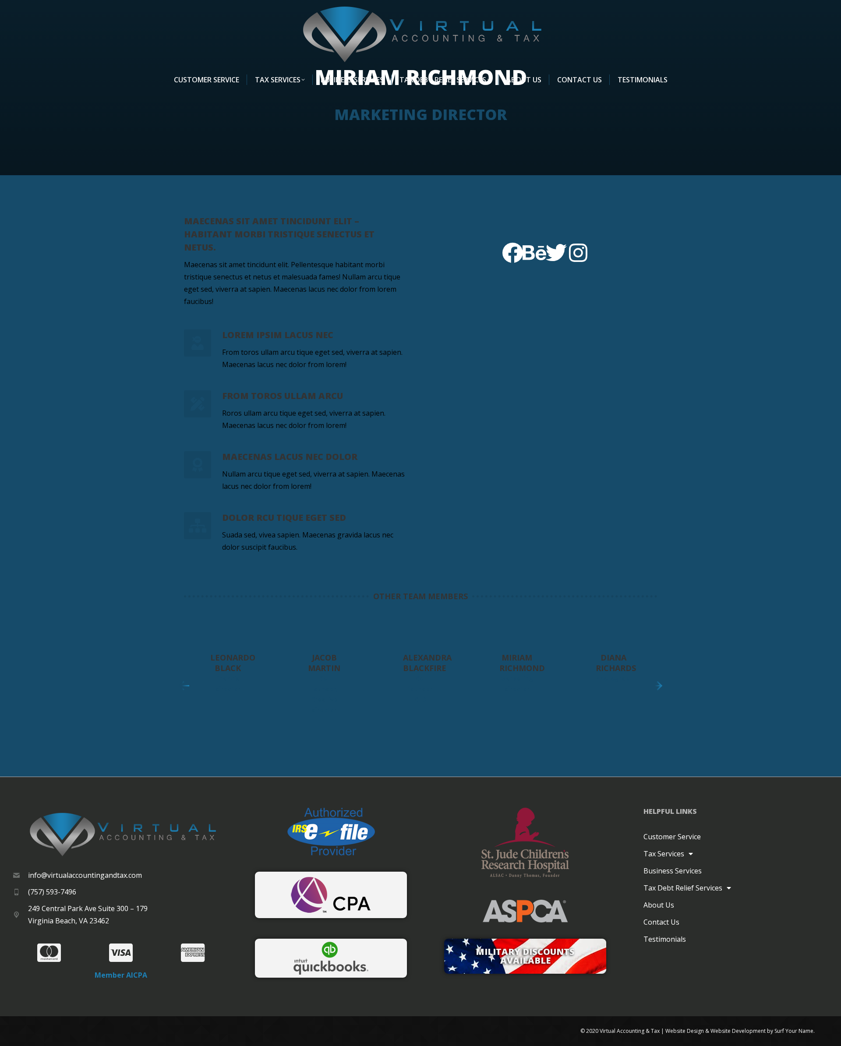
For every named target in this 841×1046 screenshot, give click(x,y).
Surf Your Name (793, 1031)
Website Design (684, 1031)
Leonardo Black (232, 662)
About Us (658, 905)
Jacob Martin (324, 662)
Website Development (738, 1031)
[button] (184, 686)
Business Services (672, 870)
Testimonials (664, 939)
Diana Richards (616, 662)
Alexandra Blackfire (427, 662)
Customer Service (672, 836)
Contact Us (661, 922)
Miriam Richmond (522, 662)
